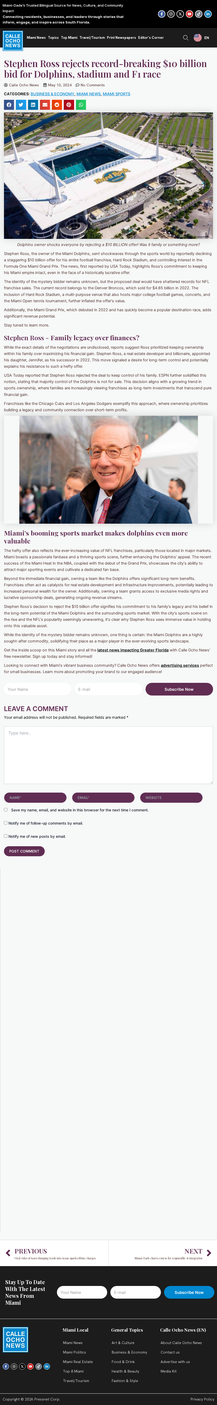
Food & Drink (123, 1361)
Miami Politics (74, 1352)
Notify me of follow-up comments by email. (45, 823)
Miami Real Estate (78, 1361)
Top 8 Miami (73, 1371)
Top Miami (69, 37)
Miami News (36, 37)
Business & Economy (52, 94)
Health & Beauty (125, 1371)
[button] (9, 105)
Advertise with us (175, 1361)
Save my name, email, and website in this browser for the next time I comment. (80, 810)
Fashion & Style (125, 1380)
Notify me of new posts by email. (37, 836)
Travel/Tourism (92, 37)
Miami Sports (116, 94)
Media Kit (169, 1371)
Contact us (170, 1352)
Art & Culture (123, 1342)
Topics (53, 37)
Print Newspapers (121, 37)
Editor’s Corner (151, 37)
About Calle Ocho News (181, 1342)
